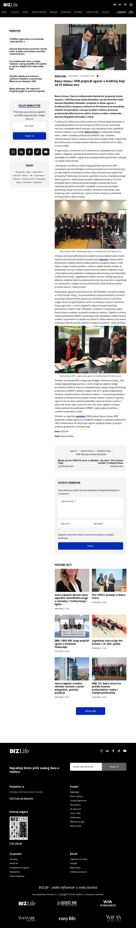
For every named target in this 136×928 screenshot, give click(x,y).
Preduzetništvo (39, 12)
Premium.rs (51, 894)
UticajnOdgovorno (78, 800)
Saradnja (13, 859)
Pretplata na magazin (19, 867)
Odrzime (16, 179)
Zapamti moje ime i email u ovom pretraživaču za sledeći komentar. (86, 536)
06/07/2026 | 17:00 (62, 608)
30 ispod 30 (19, 172)
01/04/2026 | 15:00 (99, 602)
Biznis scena (60, 76)
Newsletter (15, 871)
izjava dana (39, 175)
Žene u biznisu (76, 796)
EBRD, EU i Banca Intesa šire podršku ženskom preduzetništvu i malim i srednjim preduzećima (106, 688)
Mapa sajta (75, 867)
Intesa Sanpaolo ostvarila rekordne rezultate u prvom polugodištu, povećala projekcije (69, 688)
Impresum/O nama (78, 859)
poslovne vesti (28, 179)
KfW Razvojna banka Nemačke (91, 454)
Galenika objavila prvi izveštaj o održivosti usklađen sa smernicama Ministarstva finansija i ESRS (26, 79)
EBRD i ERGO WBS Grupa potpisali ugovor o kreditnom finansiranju (72, 644)
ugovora (103, 259)
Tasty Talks (75, 813)
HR (31, 175)
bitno (29, 172)
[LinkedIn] (21, 151)
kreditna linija (103, 450)
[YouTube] (45, 151)
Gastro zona (92, 12)
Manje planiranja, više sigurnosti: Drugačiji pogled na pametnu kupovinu (27, 90)
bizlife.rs (79, 894)
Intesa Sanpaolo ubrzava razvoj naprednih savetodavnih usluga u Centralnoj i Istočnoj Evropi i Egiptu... (71, 599)
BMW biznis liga (77, 821)
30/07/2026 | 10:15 (62, 697)
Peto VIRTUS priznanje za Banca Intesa (108, 596)
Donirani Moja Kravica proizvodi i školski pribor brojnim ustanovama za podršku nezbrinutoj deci (28, 51)
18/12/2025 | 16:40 (62, 651)
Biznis (25, 12)
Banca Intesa (92, 131)
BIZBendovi (75, 817)
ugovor (73, 450)
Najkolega (74, 792)
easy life (16, 175)
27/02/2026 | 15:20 (99, 697)
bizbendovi (37, 172)
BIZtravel (79, 12)
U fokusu (14, 12)
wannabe (27, 182)
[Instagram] (13, 151)
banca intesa (87, 450)
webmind (37, 182)
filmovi (25, 175)
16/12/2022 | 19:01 (87, 76)
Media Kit (14, 863)
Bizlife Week (75, 826)
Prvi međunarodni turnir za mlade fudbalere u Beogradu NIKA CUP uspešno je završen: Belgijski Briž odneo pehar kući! (28, 65)
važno (18, 182)
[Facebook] (29, 151)
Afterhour (66, 12)
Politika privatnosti (78, 871)
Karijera (53, 12)
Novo (4, 12)
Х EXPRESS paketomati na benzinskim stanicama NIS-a (27, 40)
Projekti (105, 12)
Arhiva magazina (17, 876)
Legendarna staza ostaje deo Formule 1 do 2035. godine (107, 642)
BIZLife (75, 76)
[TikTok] (37, 151)
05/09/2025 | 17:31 (99, 648)
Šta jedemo (75, 804)
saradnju (80, 416)
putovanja (40, 179)
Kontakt (73, 863)
